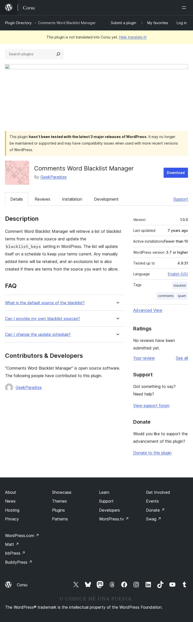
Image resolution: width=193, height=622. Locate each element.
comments (166, 296)
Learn (104, 492)
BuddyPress (18, 562)
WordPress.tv (114, 518)
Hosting (12, 510)
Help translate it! (133, 37)
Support (180, 199)
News (10, 501)
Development (106, 199)
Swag (153, 518)
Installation (72, 199)
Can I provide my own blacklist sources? (42, 318)
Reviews (42, 199)
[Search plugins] (58, 54)
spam (182, 296)
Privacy (12, 518)
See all (182, 358)
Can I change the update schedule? (38, 334)
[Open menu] (185, 7)
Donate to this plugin (152, 452)
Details (16, 199)
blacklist (180, 285)
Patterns (60, 518)
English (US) (178, 274)
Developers (109, 510)
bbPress (15, 553)
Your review (144, 358)
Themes (59, 501)
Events (152, 501)
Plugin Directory (18, 23)
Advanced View (147, 310)
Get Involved (158, 492)
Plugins (58, 510)
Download (176, 172)
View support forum (151, 405)
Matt (12, 544)
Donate (155, 510)
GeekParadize (53, 177)
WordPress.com (22, 535)
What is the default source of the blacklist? (45, 302)
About (10, 492)
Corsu (22, 584)
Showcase (61, 492)
